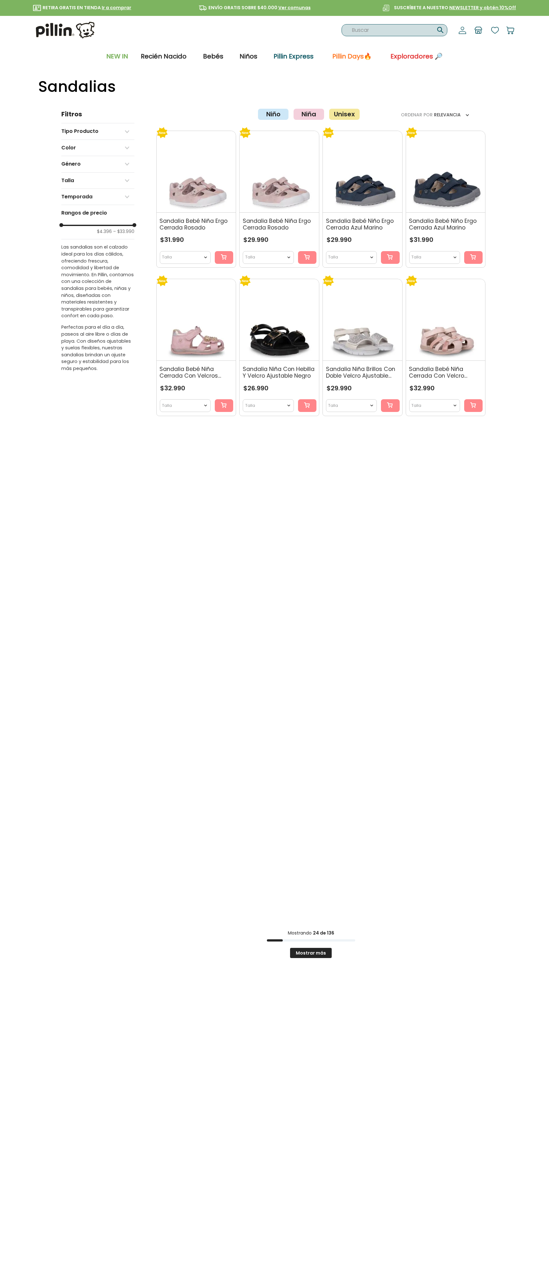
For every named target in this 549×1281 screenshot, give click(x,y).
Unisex (344, 114)
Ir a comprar (116, 7)
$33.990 (123, 231)
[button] (97, 131)
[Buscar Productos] (439, 29)
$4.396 (104, 231)
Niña (309, 114)
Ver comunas (294, 7)
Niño (273, 114)
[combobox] (394, 30)
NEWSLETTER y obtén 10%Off (482, 7)
